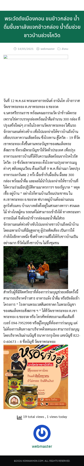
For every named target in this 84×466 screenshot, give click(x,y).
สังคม (65, 49)
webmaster (47, 49)
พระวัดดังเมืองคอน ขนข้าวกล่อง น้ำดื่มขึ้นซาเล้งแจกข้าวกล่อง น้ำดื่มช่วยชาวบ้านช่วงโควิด (42, 27)
